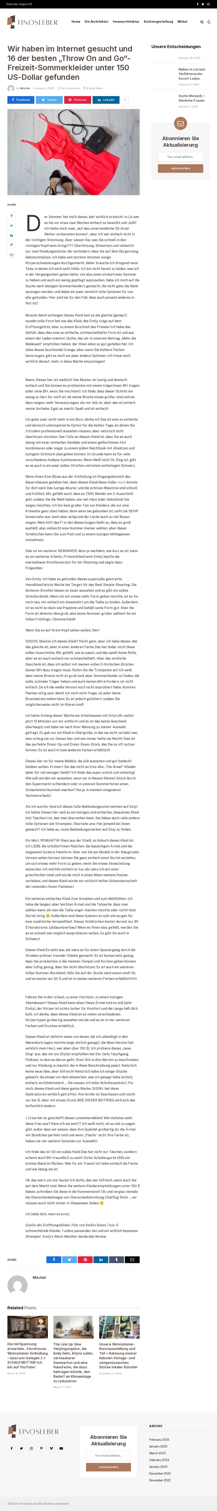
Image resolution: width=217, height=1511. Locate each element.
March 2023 (157, 1453)
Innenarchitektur (126, 21)
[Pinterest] (11, 245)
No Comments (71, 88)
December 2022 (160, 1473)
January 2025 (158, 1446)
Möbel (182, 21)
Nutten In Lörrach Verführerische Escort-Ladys (192, 73)
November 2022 (160, 1480)
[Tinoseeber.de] (32, 22)
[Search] (202, 22)
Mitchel (25, 88)
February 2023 (159, 1460)
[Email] (11, 255)
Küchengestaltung (158, 21)
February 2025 (159, 1439)
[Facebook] (11, 216)
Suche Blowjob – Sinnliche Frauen (192, 98)
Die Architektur (96, 21)
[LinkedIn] (11, 235)
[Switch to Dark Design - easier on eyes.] (208, 21)
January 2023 (158, 1466)
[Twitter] (11, 226)
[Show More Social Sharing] (125, 100)
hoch (122, 482)
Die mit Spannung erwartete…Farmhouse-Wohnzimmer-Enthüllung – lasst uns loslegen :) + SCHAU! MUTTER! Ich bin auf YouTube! (27, 1355)
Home (76, 21)
